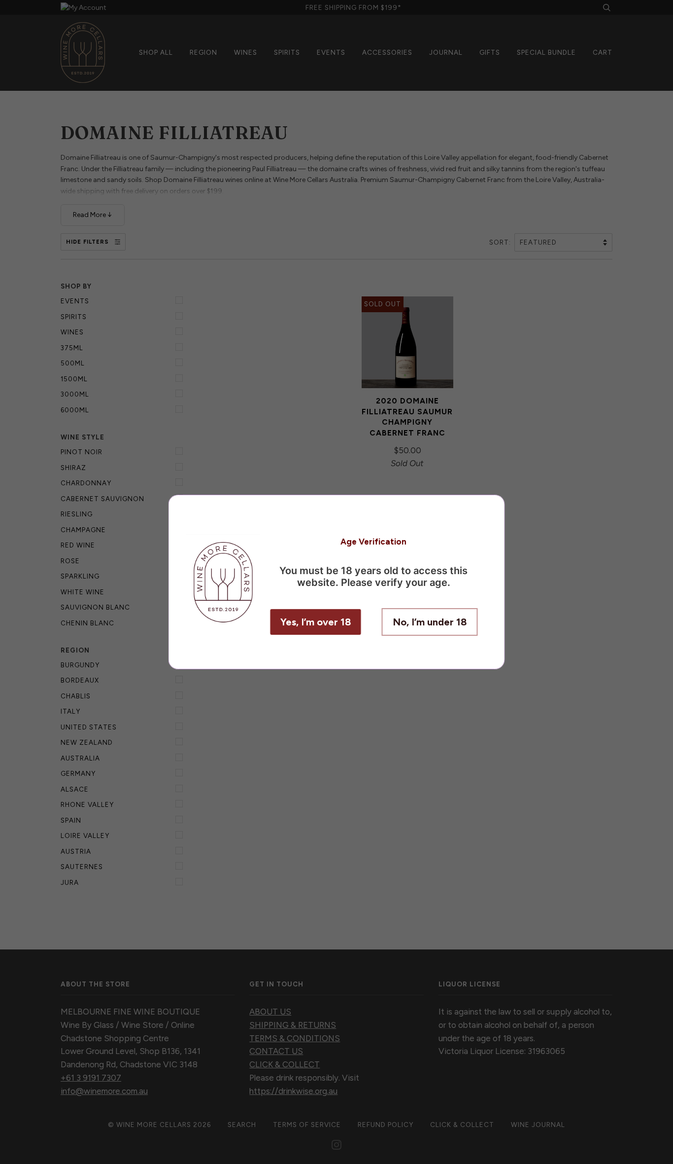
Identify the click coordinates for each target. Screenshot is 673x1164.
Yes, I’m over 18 (315, 622)
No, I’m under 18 (430, 622)
